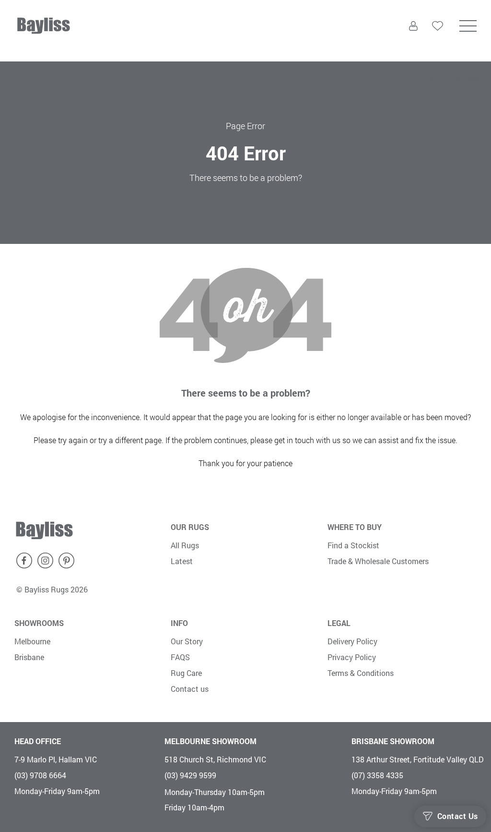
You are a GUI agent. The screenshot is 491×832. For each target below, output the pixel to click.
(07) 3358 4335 (377, 775)
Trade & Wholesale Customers (378, 561)
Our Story (187, 641)
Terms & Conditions (360, 673)
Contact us (190, 689)
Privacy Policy (351, 657)
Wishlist (438, 44)
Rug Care (186, 673)
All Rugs (185, 545)
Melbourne (32, 641)
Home (432, 77)
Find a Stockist (353, 545)
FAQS (180, 657)
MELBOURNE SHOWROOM (210, 741)
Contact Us (457, 816)
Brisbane (29, 657)
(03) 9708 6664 (40, 775)
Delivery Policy (352, 641)
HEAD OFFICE (37, 741)
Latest (182, 561)
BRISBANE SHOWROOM (392, 741)
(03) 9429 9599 (190, 775)
